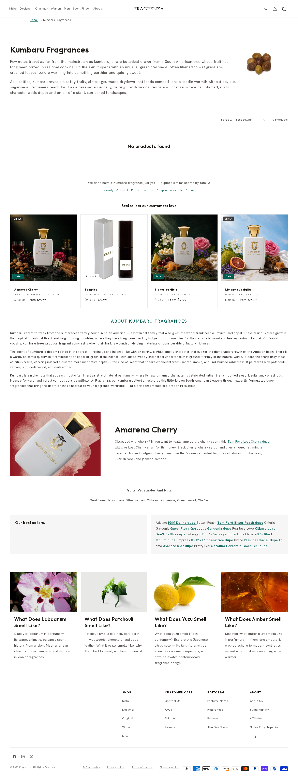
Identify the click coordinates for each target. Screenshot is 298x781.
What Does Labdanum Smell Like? (40, 622)
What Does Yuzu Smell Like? (181, 622)
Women (127, 727)
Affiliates (256, 718)
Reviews (213, 718)
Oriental (122, 190)
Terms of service (142, 767)
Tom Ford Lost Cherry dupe (248, 441)
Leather (148, 190)
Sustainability (259, 709)
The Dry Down (217, 727)
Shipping (171, 718)
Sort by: (226, 119)
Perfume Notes (217, 701)
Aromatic (176, 190)
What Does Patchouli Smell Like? (109, 622)
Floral (135, 190)
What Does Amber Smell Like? (253, 622)
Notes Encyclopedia (264, 727)
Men (125, 736)
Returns (170, 727)
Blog (253, 736)
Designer (128, 709)
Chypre (162, 190)
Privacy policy (115, 767)
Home (34, 20)
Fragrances (215, 709)
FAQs (168, 709)
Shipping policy (169, 767)
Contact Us (173, 701)
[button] (41, 8)
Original (127, 718)
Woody (108, 190)
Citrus (190, 190)
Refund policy (91, 767)
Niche (126, 701)
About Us (256, 701)
